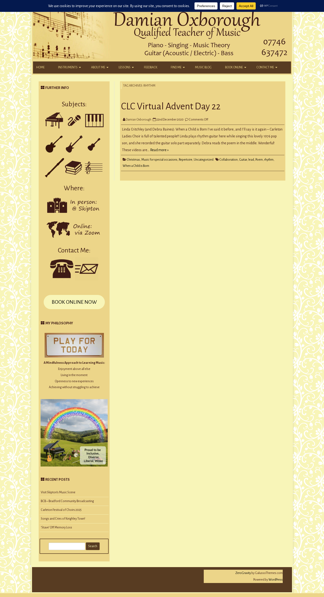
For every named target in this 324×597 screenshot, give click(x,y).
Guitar (243, 159)
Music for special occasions (159, 159)
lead (251, 159)
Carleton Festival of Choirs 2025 (61, 510)
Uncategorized (203, 159)
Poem (259, 159)
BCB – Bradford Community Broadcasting (67, 501)
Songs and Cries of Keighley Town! (63, 518)
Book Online (234, 67)
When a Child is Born (136, 166)
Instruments (68, 67)
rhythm (268, 159)
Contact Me (265, 67)
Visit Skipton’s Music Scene (58, 492)
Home (40, 67)
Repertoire (185, 159)
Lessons (124, 67)
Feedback (150, 67)
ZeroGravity (243, 573)
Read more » (159, 150)
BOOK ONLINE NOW (74, 302)
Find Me (176, 67)
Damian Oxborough (138, 119)
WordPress (275, 579)
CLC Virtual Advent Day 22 (171, 106)
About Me (98, 67)
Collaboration (228, 159)
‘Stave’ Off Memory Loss (56, 527)
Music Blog (203, 67)
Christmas (133, 159)
